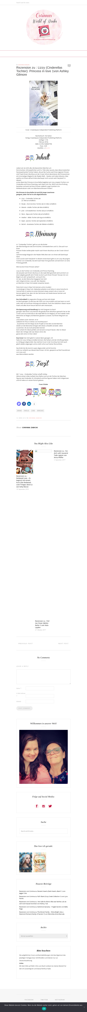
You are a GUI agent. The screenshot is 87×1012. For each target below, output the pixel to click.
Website (18, 701)
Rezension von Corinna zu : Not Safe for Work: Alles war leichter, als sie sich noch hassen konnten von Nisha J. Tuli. (42, 903)
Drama (19, 410)
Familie (26, 410)
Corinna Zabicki (35, 418)
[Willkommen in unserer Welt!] (43, 783)
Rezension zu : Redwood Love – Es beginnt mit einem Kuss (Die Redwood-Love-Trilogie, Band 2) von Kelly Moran (24, 481)
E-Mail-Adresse (20, 694)
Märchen (40, 410)
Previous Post (25, 644)
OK (44, 1009)
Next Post (63, 644)
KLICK (48, 148)
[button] (19, 404)
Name (18, 688)
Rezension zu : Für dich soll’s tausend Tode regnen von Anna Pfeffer (61, 454)
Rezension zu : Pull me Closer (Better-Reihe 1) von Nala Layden (42, 624)
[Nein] (84, 1007)
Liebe (33, 410)
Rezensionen (24, 65)
